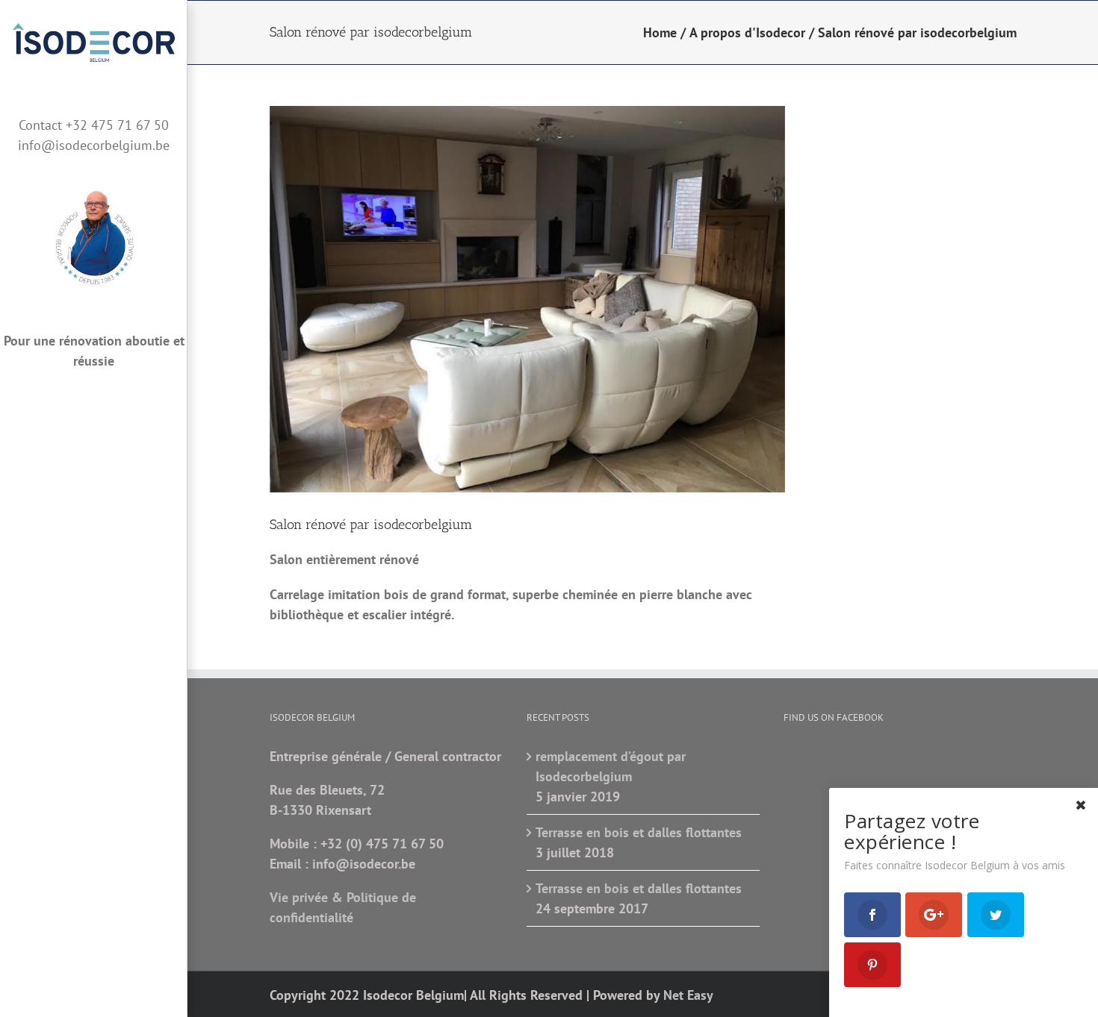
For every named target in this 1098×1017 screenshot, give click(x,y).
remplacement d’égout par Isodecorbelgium (611, 766)
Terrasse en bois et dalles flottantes (639, 832)
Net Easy (688, 995)
